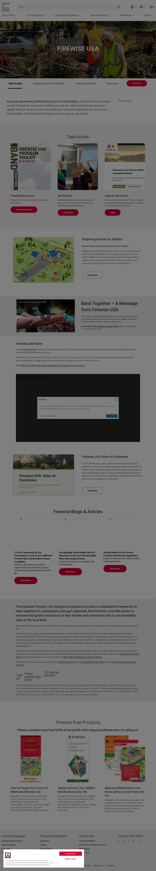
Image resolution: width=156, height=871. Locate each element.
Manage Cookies (70, 859)
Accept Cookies (70, 853)
